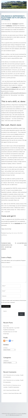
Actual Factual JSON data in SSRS (13, 390)
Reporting (8, 233)
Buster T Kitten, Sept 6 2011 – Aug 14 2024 (11, 327)
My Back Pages (6, 333)
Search (21, 314)
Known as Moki (6, 325)
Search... (5, 311)
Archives (5, 348)
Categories (6, 360)
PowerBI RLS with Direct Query (9, 329)
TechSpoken (9, 2)
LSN (9, 20)
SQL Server (14, 233)
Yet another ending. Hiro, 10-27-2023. (10, 331)
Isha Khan (5, 393)
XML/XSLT (20, 233)
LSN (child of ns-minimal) (14, 415)
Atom (12, 340)
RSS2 (7, 340)
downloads (15, 87)
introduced (14, 23)
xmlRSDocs (9, 25)
